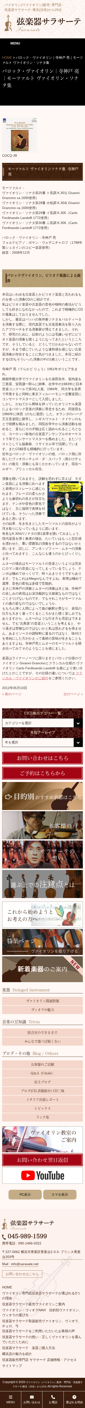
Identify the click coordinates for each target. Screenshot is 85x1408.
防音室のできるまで (42, 1032)
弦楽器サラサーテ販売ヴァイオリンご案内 (33, 1304)
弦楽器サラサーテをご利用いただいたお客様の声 (38, 1331)
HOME (7, 1287)
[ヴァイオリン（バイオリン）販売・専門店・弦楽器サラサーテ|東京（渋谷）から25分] (42, 22)
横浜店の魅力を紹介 (17, 1354)
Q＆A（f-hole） (43, 1073)
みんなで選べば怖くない (42, 1041)
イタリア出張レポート (42, 1099)
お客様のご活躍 (42, 1064)
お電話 (53, 1402)
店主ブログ (42, 1082)
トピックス (42, 1108)
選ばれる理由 (74, 1402)
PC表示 (25, 1194)
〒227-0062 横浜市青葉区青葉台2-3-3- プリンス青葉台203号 (41, 1254)
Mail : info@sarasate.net (20, 1264)
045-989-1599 (26, 1236)
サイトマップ (12, 1366)
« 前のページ (11, 694)
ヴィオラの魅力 (42, 1009)
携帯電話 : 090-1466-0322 (21, 1243)
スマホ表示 (59, 1194)
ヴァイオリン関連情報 (42, 1001)
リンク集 (42, 1117)
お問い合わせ (31, 1402)
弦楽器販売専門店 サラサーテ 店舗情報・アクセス (39, 1360)
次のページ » (73, 694)
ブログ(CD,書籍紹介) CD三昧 (42, 1090)
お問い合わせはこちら (22, 1274)
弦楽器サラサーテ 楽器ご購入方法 (28, 1348)
